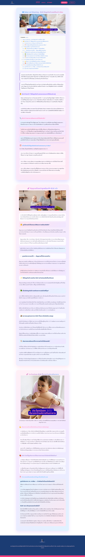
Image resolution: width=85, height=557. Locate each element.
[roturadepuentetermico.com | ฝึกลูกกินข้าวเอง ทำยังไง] (22, 2)
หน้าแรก (38, 2)
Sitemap (49, 2)
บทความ (43, 2)
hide (27, 37)
